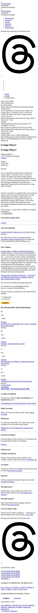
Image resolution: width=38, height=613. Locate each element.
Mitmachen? (5, 428)
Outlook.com (17, 232)
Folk (24, 587)
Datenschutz (5, 609)
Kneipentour (23, 403)
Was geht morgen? (13, 505)
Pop (3, 587)
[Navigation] (2, 2)
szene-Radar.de (6, 605)
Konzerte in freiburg (7, 482)
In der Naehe (9, 28)
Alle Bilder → (5, 578)
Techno (17, 587)
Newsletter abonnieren (14, 471)
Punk (4, 589)
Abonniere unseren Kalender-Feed (12, 239)
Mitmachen (12, 607)
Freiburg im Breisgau (10, 611)
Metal (31, 587)
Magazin (8, 26)
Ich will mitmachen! (16, 428)
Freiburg (6, 598)
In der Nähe (29, 515)
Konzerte (8, 20)
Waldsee (3, 158)
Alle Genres (23, 589)
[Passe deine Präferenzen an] (2, 611)
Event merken (7, 213)
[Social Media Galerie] (10, 571)
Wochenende (9, 18)
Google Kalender (6, 232)
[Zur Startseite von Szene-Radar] (6, 3)
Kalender (8, 24)
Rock (10, 587)
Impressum (27, 607)
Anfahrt (3, 223)
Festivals (4, 444)
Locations (15, 403)
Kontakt (26, 428)
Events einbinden (28, 605)
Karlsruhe (17, 598)
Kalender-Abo (32, 460)
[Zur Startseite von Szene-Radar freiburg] (6, 11)
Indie (10, 589)
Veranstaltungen (6, 403)
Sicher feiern (32, 403)
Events (7, 22)
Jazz (16, 589)
